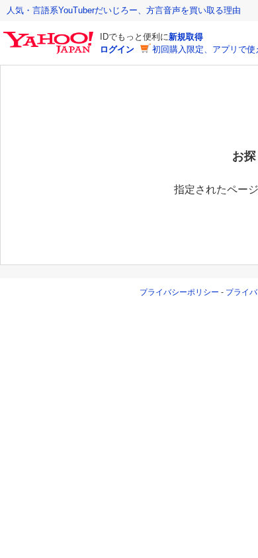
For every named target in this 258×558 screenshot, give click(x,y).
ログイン (117, 49)
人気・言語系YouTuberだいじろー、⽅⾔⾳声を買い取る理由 (124, 10)
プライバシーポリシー (179, 292)
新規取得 (186, 37)
